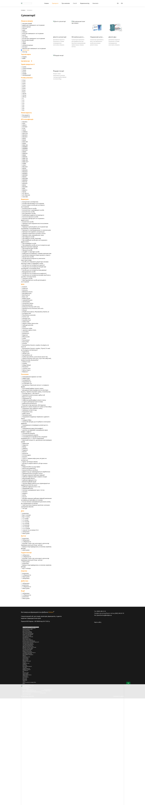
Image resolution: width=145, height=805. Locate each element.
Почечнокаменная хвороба (30, 435)
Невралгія (25, 445)
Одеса (31, 629)
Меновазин (25, 664)
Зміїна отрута (26, 370)
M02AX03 (24, 170)
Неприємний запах (27, 488)
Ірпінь (28, 630)
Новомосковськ (33, 628)
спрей (24, 43)
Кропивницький (31, 644)
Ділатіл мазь (25, 665)
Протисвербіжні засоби (29, 243)
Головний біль (26, 380)
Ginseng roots (26, 318)
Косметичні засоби (28, 222)
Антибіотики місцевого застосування (33, 203)
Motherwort (25, 333)
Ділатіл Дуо (112, 37)
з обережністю (26, 542)
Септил (24, 681)
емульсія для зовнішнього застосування (34, 48)
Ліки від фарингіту (26, 636)
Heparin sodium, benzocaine (30, 323)
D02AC (24, 138)
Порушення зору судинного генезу (32, 408)
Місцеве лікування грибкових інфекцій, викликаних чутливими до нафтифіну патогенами (36, 499)
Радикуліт (25, 450)
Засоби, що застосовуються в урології (33, 265)
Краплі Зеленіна (26, 677)
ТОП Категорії (25, 627)
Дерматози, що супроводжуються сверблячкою (36, 472)
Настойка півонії (26, 672)
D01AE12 (24, 135)
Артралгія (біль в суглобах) (30, 470)
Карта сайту (97, 622)
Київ (30, 638)
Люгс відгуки (25, 644)
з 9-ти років (25, 527)
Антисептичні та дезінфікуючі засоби (33, 210)
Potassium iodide (27, 328)
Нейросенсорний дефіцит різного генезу (34, 400)
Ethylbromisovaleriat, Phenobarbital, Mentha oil (35, 312)
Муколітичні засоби (28, 257)
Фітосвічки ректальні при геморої (83, 37)
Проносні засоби (27, 250)
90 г (23, 110)
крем (23, 30)
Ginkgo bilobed (26, 365)
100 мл (24, 93)
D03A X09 (25, 142)
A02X (23, 123)
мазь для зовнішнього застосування (33, 33)
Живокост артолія (26, 651)
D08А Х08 (25, 160)
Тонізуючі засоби (27, 278)
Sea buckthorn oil (27, 355)
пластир (24, 52)
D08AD (24, 152)
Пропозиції (37, 627)
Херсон (31, 649)
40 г (23, 107)
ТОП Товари (30, 627)
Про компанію (66, 3)
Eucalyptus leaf (26, 313)
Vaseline (24, 363)
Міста (34, 627)
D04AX (24, 143)
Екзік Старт (25, 678)
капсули (24, 28)
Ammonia (25, 290)
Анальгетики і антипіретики (30, 202)
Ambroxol (25, 288)
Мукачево (30, 653)
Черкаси (30, 631)
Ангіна (24, 495)
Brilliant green (26, 298)
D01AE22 (24, 137)
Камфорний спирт (26, 663)
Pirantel (24, 343)
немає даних (26, 533)
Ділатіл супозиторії (59, 37)
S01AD (24, 192)
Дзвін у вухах (26, 413)
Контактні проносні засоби (30, 217)
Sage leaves (25, 352)
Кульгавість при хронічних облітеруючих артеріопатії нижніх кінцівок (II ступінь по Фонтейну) (36, 406)
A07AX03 (24, 127)
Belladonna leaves (27, 292)
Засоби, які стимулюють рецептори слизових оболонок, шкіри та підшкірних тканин (34, 262)
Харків (30, 651)
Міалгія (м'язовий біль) (29, 468)
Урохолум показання (26, 628)
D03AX (24, 140)
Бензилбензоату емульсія (27, 666)
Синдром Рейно (26, 420)
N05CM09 (25, 178)
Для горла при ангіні (26, 640)
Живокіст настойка (26, 634)
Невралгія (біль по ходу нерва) (31, 467)
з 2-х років (25, 518)
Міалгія (24, 452)
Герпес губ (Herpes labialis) (30, 462)
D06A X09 (25, 145)
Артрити (24, 457)
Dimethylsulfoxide (27, 305)
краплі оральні (26, 27)
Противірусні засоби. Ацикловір (31, 238)
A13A (23, 128)
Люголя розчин (25, 657)
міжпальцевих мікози (28, 478)
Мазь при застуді (26, 632)
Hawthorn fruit (26, 320)
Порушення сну (26, 382)
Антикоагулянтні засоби (29, 208)
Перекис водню (25, 673)
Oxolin (24, 338)
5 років (24, 73)
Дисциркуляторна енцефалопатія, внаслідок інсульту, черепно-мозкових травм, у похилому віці (35, 391)
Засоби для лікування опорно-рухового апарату (36, 255)
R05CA (24, 185)
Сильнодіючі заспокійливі (27, 652)
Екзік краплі (25, 630)
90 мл (24, 92)
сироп (24, 42)
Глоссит (24, 497)
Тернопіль (31, 639)
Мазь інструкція (25, 650)
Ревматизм (25, 443)
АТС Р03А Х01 (26, 195)
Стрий (30, 650)
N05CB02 (25, 175)
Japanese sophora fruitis (29, 330)
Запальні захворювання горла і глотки (33, 490)
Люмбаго (25, 448)
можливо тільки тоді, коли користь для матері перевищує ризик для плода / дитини (35, 544)
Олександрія (30, 648)
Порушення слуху (27, 412)
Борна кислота (25, 660)
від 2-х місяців (26, 515)
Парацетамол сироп (26, 656)
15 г (23, 102)
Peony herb (25, 342)
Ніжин (32, 645)
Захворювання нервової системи (31, 377)
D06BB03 (25, 147)
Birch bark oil (26, 295)
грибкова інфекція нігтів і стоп (31, 487)
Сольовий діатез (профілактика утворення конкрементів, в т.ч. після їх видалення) (34, 437)
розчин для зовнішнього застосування (33, 38)
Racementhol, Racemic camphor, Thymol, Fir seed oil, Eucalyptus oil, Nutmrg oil (35, 349)
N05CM (24, 177)
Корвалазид (25, 680)
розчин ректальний (27, 40)
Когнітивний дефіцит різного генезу (32, 388)
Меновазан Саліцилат (27, 669)
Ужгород (30, 632)
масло (24, 35)
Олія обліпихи (25, 670)
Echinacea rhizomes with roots (31, 307)
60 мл (24, 90)
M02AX (24, 168)
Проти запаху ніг (26, 638)
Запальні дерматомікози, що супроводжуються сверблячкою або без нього (35, 484)
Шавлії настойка (26, 658)
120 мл (24, 95)
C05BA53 (24, 132)
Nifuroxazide (26, 337)
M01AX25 (24, 167)
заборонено (25, 532)
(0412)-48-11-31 (101, 611)
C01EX (24, 130)
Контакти (95, 3)
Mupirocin (25, 335)
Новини (46, 3)
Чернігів (33, 652)
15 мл (24, 82)
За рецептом (26, 117)
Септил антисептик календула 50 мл (29, 682)
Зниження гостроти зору (29, 410)
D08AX (24, 155)
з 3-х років (25, 520)
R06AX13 (24, 190)
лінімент (24, 32)
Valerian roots (26, 362)
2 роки (24, 67)
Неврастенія (26, 378)
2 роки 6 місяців (26, 68)
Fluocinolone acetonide (28, 315)
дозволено (25, 513)
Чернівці (31, 643)
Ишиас (24, 447)
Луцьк (32, 633)
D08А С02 (25, 158)
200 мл (24, 97)
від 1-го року (26, 517)
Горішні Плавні (33, 647)
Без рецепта (26, 115)
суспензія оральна (27, 45)
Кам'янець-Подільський (34, 642)
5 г (23, 98)
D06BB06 (25, 148)
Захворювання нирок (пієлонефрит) (32, 428)
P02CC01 (24, 182)
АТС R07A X (25, 193)
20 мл (24, 83)
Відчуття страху (27, 397)
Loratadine (25, 332)
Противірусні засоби (28, 237)
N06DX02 (24, 180)
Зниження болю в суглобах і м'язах (32, 473)
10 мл (24, 80)
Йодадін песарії (58, 71)
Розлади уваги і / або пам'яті (30, 393)
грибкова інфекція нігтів (29, 480)
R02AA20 (24, 183)
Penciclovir (25, 367)
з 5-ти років (25, 522)
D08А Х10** (25, 162)
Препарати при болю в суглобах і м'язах (34, 233)
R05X (23, 188)
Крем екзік (25, 637)
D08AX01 (24, 157)
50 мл (24, 88)
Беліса (24, 683)
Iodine (24, 327)
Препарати (55, 3)
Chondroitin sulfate (27, 303)
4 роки (24, 72)
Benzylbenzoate (26, 293)
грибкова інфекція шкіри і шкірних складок (34, 477)
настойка (25, 37)
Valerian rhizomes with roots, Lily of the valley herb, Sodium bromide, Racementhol (36, 359)
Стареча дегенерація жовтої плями (32, 402)
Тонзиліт (24, 492)
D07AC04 (24, 150)
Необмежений (26, 75)
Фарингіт (25, 493)
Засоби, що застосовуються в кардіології (34, 273)
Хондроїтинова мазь (26, 668)
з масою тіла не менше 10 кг (30, 530)
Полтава (29, 635)
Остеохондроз (26, 455)
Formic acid (25, 317)
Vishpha (24, 57)
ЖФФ (23, 58)
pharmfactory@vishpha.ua (104, 615)
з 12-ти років (26, 528)
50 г (23, 108)
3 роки (24, 70)
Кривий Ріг (31, 654)
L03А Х (24, 165)
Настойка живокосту (26, 642)
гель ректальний (27, 23)
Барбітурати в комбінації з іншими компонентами (36, 253)
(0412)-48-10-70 (119, 613)
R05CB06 (24, 187)
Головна (23, 10)
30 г (23, 105)
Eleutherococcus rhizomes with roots (32, 308)
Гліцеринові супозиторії (98, 37)
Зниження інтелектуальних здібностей (33, 395)
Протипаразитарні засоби (30, 248)
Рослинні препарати (26, 629)
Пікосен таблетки (26, 639)
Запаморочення (27, 415)
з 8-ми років (25, 525)
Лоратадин (25, 667)
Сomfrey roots (26, 368)
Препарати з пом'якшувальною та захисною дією (36, 230)
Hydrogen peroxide (27, 325)
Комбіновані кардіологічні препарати (33, 215)
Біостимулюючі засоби (29, 213)
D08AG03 (24, 153)
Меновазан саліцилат (26, 647)
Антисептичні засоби (28, 212)
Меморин (24, 655)
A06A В (24, 125)
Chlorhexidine (26, 302)
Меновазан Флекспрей (27, 661)
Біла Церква (33, 640)
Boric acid (25, 297)
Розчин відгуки (25, 653)
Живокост (25, 372)
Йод (23, 671)
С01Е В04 (25, 197)
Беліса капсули (25, 631)
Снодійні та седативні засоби (30, 252)
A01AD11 (24, 122)
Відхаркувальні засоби (28, 272)
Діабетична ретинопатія (29, 403)
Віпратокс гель (25, 648)
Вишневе (31, 636)
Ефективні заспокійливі (27, 646)
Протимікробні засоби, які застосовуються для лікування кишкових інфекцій (35, 246)
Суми (32, 646)
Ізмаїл (28, 637)
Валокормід (25, 679)
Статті (75, 3)
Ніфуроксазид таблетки (27, 674)
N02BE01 (25, 173)
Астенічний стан (27, 383)
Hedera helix (25, 322)
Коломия (31, 634)
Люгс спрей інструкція (27, 633)
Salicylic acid (25, 353)
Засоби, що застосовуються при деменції (34, 270)
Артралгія (25, 453)
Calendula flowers (27, 300)
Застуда (24, 508)
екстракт (25, 47)
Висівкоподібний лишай (29, 482)
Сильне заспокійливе (26, 645)
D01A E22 (25, 133)
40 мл (24, 87)
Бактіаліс (24, 662)
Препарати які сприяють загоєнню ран (33, 232)
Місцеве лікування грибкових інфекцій (33, 475)
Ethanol (24, 310)
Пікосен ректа (25, 675)
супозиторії (25, 50)
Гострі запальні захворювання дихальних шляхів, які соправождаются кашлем (36, 502)
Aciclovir (24, 287)
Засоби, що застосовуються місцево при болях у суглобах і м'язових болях (36, 276)
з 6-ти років (25, 523)
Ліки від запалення (26, 649)
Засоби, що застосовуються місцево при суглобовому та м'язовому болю (33, 267)
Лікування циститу (26, 643)
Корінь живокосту (26, 654)
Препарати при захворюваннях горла (33, 235)
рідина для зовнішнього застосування (33, 25)
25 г (23, 103)
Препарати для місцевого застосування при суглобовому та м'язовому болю (34, 227)
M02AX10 (24, 172)
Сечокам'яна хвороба (28, 433)
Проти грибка (25, 635)
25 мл (24, 85)
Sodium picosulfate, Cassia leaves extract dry (35, 357)
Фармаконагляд (84, 3)
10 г (23, 100)
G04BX (24, 163)
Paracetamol (25, 340)
